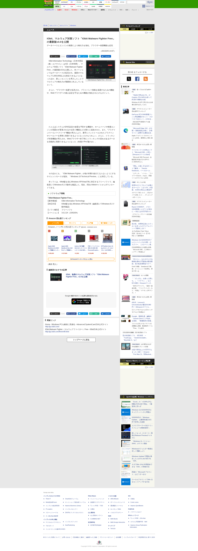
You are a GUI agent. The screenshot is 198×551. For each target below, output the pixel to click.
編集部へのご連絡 (91, 537)
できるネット (50, 526)
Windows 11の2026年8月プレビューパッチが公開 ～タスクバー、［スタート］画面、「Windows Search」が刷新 (142, 244)
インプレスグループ (130, 537)
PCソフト (72, 223)
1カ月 (150, 29)
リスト (63, 56)
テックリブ (111, 526)
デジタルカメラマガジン (53, 522)
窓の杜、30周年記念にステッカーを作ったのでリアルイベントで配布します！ (142, 226)
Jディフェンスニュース (117, 502)
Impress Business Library (73, 505)
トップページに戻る (81, 340)
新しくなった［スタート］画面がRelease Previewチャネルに (142, 435)
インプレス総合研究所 (52, 505)
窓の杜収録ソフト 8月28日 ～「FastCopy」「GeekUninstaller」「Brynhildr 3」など (135, 338)
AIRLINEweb (114, 499)
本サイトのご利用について (51, 537)
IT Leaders (49, 509)
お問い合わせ (66, 537)
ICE (129, 496)
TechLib (112, 528)
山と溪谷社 (91, 512)
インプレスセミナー (71, 509)
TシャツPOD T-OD (96, 505)
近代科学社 (91, 522)
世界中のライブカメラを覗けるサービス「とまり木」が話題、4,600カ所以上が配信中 (142, 187)
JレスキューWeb (115, 509)
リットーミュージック (97, 499)
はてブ (84, 56)
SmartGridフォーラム (71, 499)
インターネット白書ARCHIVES (55, 529)
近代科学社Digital (95, 525)
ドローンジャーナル (52, 512)
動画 (127, 10)
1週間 (141, 29)
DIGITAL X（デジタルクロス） (74, 512)
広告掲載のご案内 (78, 537)
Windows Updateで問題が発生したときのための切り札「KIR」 (142, 458)
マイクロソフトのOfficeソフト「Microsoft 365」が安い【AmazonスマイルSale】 (142, 152)
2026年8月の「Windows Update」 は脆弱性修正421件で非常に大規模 (141, 419)
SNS (121, 10)
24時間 (133, 29)
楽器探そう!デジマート (97, 502)
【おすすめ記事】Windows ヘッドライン (140, 397)
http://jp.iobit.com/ (52, 327)
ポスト (56, 56)
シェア (73, 56)
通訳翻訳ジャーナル (116, 505)
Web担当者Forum (51, 502)
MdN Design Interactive (117, 522)
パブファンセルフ (136, 512)
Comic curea (134, 502)
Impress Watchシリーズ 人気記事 (138, 361)
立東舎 (92, 509)
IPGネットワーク (133, 515)
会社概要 (118, 537)
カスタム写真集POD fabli (139, 522)
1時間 (124, 29)
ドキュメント (112, 10)
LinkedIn (107, 56)
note (96, 56)
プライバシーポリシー (106, 537)
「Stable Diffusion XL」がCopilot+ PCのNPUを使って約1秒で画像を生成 (142, 97)
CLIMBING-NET (95, 519)
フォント (134, 10)
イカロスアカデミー (116, 512)
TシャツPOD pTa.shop (138, 518)
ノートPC (55, 223)
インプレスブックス (71, 522)
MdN (109, 516)
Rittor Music (92, 496)
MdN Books (114, 519)
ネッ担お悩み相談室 (52, 516)
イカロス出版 (112, 496)
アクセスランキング (133, 26)
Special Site (130, 62)
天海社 (133, 499)
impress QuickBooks (137, 505)
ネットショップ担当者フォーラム (75, 502)
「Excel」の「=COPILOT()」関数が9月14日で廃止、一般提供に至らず (142, 404)
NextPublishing (70, 525)
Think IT (48, 499)
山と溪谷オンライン (96, 515)
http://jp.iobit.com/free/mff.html (57, 332)
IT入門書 (90, 223)
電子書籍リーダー (107, 223)
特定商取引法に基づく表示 (146, 537)
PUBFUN (131, 509)
